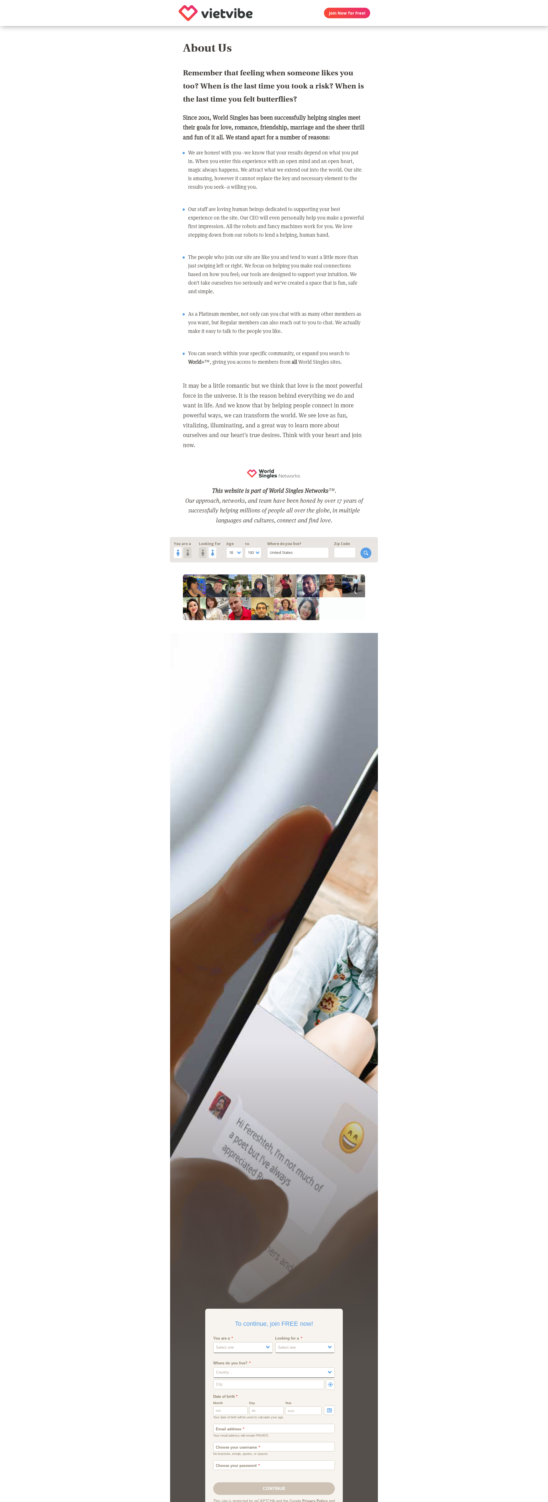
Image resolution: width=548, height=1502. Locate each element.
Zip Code (342, 543)
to (247, 543)
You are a (182, 543)
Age (230, 543)
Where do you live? (284, 543)
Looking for (210, 543)
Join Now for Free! (347, 13)
